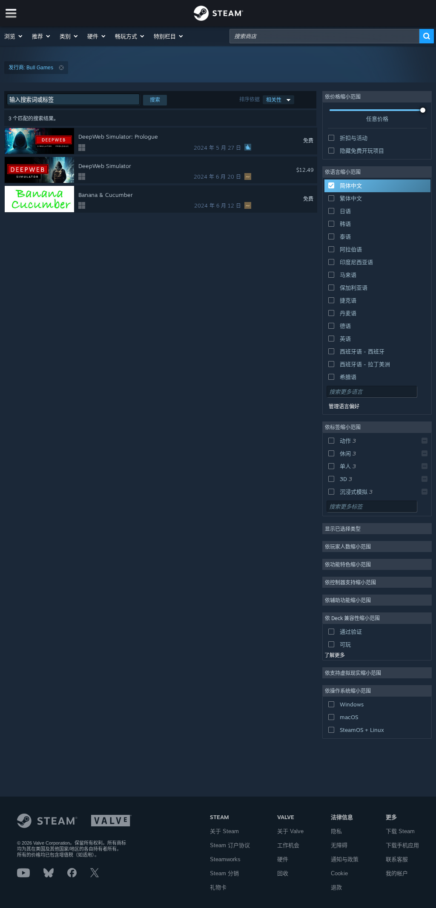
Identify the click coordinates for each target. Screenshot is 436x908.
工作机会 (288, 845)
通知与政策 (345, 859)
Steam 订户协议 (230, 845)
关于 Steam (224, 831)
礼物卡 (218, 887)
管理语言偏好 (344, 407)
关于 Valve (290, 831)
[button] (14, 36)
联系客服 (397, 859)
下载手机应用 (402, 845)
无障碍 (339, 845)
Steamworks (225, 859)
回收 (282, 873)
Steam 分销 (224, 873)
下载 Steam (400, 831)
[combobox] (324, 36)
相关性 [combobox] (273, 100)
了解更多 (334, 655)
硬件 (282, 859)
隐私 (336, 831)
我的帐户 (397, 873)
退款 (336, 887)
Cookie (339, 873)
